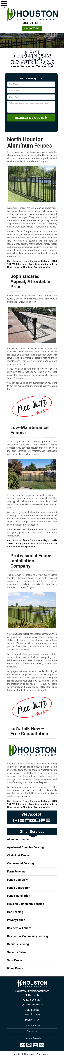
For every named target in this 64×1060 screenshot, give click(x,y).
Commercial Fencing (20, 863)
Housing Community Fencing (25, 903)
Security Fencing (18, 944)
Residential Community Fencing (27, 936)
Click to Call (33, 28)
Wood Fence (15, 968)
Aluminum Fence (18, 839)
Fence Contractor (18, 887)
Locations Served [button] (31, 1038)
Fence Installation (18, 895)
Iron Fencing (15, 912)
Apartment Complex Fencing (25, 847)
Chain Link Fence (18, 855)
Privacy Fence (16, 920)
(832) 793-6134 (32, 23)
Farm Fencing (16, 871)
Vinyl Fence (14, 960)
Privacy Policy (32, 1020)
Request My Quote (30, 117)
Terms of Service (32, 1025)
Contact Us (32, 1031)
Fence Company (17, 879)
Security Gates (16, 952)
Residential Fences (19, 928)
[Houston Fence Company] (32, 983)
